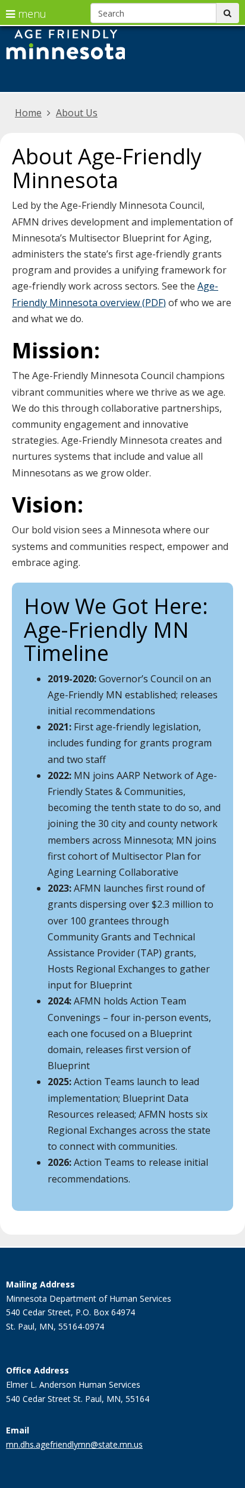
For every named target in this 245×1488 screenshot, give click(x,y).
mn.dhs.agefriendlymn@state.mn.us (74, 1444)
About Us (77, 112)
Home (28, 112)
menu (30, 14)
